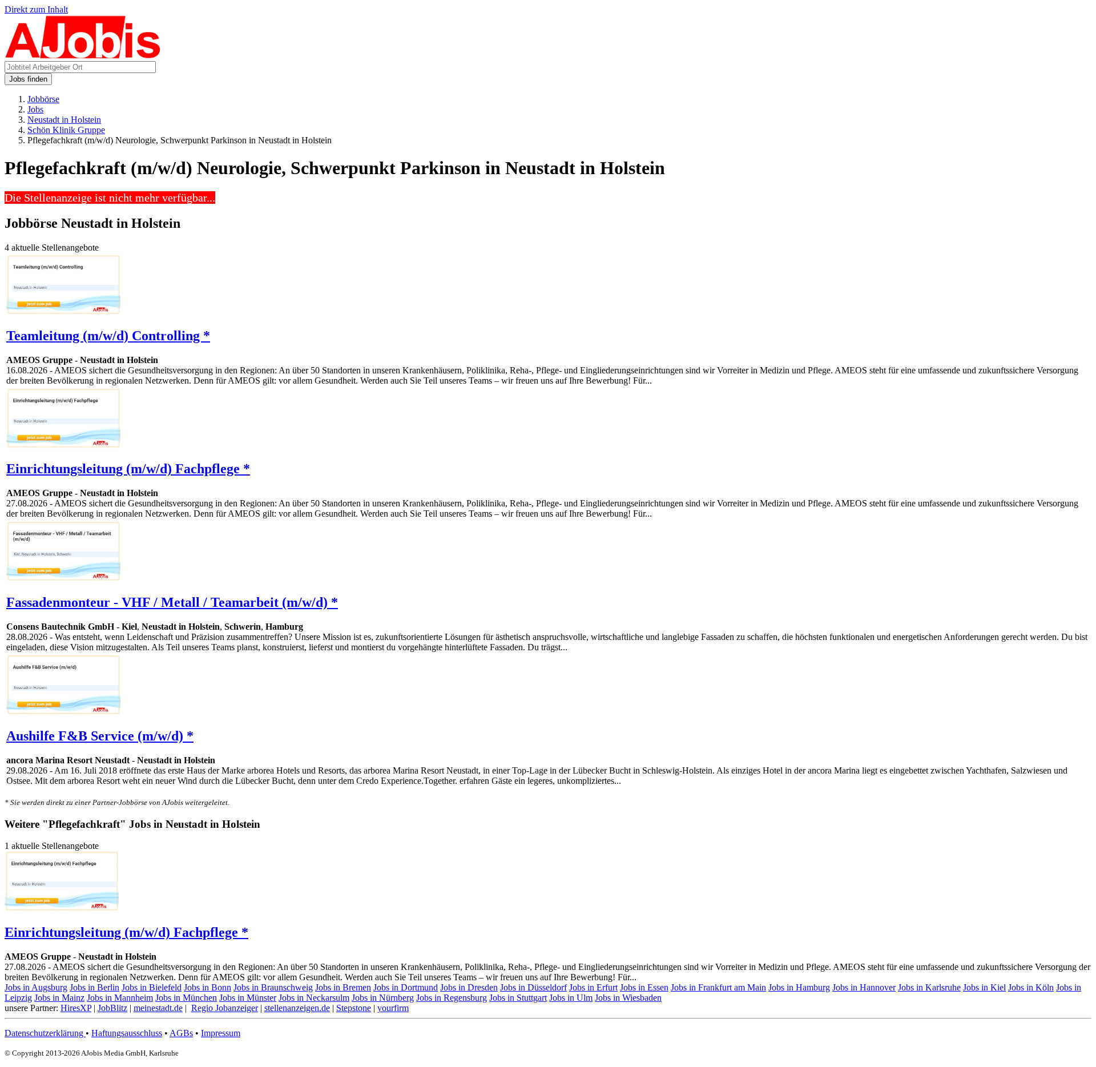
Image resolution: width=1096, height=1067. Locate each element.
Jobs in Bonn (207, 987)
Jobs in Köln (1031, 987)
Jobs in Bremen (343, 987)
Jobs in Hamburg (799, 987)
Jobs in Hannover (864, 987)
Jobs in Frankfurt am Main (718, 987)
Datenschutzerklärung (45, 1033)
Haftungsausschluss (126, 1033)
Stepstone (353, 1008)
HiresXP (76, 1008)
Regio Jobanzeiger (224, 1008)
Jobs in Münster (247, 997)
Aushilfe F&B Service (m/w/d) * (100, 735)
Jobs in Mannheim (120, 997)
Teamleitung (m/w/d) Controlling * (108, 335)
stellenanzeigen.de (297, 1008)
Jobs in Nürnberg (383, 997)
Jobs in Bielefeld (152, 987)
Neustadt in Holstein (64, 119)
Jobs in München (186, 997)
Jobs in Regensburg (451, 997)
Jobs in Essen (644, 987)
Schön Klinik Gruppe (66, 130)
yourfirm (393, 1008)
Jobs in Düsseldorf (533, 987)
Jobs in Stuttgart (518, 997)
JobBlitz (112, 1008)
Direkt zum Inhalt (36, 9)
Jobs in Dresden (469, 987)
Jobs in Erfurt (593, 987)
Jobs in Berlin (94, 987)
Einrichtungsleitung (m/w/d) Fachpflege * (128, 468)
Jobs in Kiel (984, 987)
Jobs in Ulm (571, 997)
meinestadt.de (158, 1008)
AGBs (181, 1033)
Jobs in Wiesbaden (628, 997)
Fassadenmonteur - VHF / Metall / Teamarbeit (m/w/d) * (172, 602)
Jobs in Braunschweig (273, 987)
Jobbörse (43, 99)
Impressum (220, 1033)
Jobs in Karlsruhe (929, 987)
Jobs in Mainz (59, 997)
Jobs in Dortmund (405, 987)
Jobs (35, 109)
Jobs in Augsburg (36, 987)
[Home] (83, 56)
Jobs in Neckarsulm (314, 997)
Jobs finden (28, 79)
